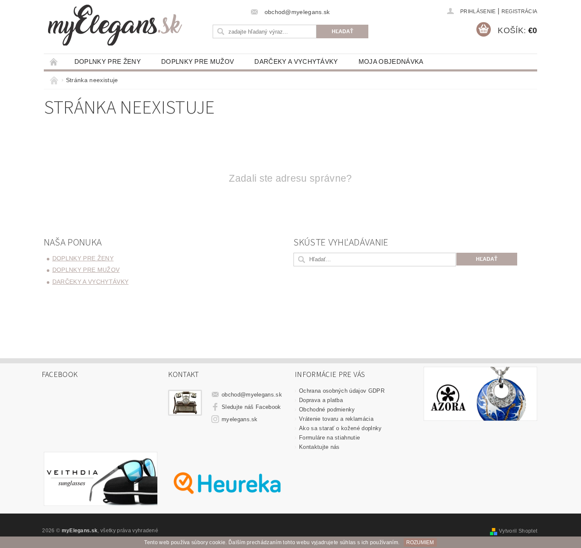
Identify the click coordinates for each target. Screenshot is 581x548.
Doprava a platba (321, 400)
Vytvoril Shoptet (518, 531)
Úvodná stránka (54, 61)
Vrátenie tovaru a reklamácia (336, 419)
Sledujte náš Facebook (251, 407)
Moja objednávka (391, 61)
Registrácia (519, 11)
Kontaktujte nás (319, 447)
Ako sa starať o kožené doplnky (340, 428)
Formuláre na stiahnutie (329, 437)
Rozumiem (420, 542)
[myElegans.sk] (115, 25)
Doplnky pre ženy (107, 61)
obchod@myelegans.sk (252, 394)
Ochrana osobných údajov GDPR (341, 391)
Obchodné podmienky (327, 409)
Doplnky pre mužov (197, 61)
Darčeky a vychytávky (296, 61)
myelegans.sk (240, 419)
